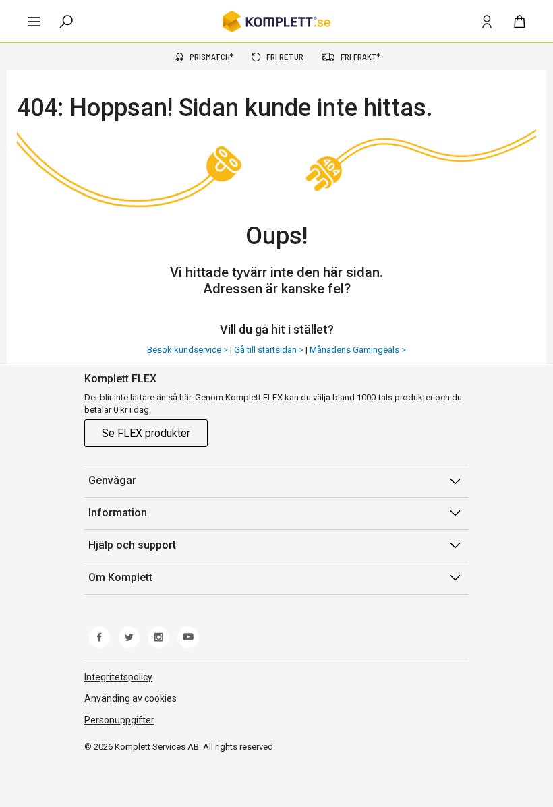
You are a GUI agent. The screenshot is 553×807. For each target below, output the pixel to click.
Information (117, 512)
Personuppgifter (119, 720)
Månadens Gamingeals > (358, 350)
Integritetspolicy (118, 676)
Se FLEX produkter (146, 433)
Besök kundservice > (188, 350)
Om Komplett (120, 577)
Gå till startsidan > (269, 350)
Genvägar (112, 480)
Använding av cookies (130, 698)
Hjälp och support (132, 545)
